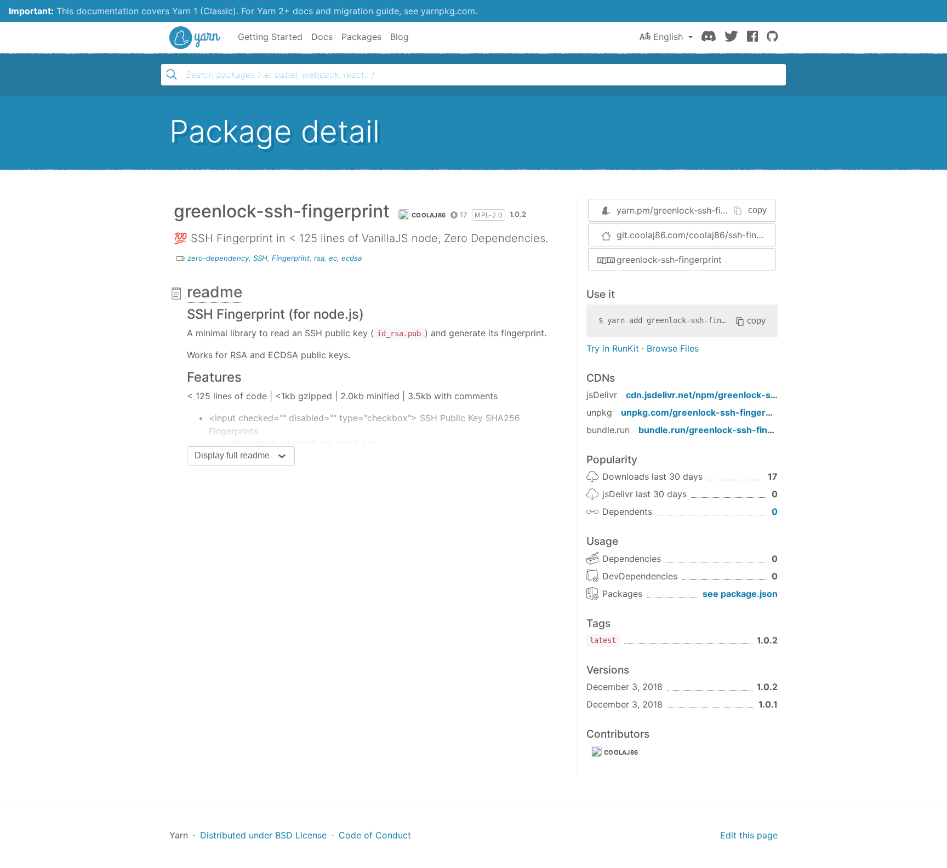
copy (757, 210)
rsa (319, 258)
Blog (399, 36)
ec (333, 258)
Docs (322, 36)
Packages (361, 36)
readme (214, 292)
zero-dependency (218, 258)
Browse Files (673, 348)
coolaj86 (429, 215)
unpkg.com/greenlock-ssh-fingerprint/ (705, 412)
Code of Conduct (375, 835)
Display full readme (232, 455)
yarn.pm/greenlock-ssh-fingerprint (687, 210)
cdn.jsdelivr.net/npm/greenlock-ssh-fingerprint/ (730, 394)
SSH (260, 258)
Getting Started (270, 36)
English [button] (668, 36)
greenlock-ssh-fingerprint (669, 259)
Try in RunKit (612, 348)
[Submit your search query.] (171, 74)
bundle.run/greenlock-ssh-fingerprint (720, 429)
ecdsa (351, 258)
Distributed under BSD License (263, 835)
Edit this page (749, 835)
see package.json (740, 593)
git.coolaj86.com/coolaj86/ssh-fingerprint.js (696, 234)
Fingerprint (291, 258)
